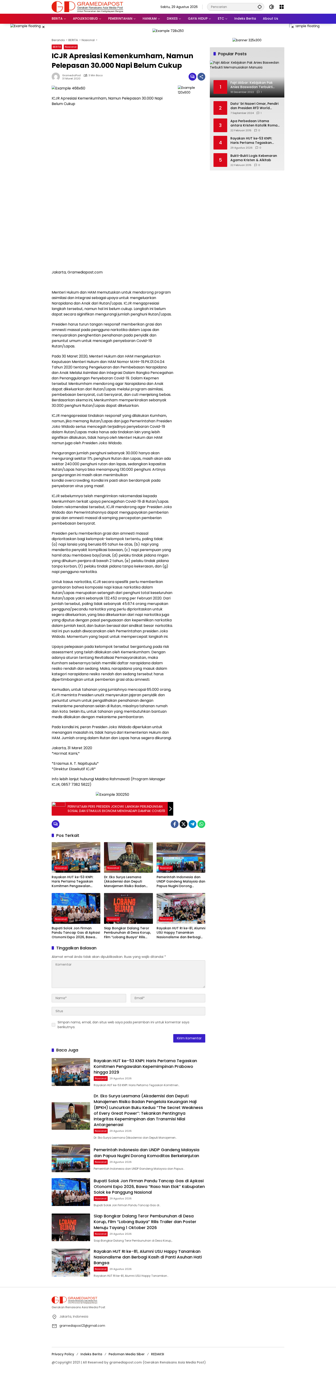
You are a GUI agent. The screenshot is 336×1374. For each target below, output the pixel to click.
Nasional (71, 47)
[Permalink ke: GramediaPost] (57, 77)
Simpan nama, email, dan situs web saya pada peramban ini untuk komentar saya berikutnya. (123, 1024)
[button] (259, 7)
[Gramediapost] (87, 6)
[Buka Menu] (281, 7)
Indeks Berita (91, 1354)
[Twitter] (183, 824)
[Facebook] (175, 824)
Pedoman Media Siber (127, 1354)
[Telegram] (192, 824)
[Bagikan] (201, 77)
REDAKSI (157, 1354)
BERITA (57, 47)
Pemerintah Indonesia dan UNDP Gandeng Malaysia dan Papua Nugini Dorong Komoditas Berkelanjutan (181, 881)
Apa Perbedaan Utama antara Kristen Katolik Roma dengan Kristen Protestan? (253, 123)
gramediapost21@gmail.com (82, 1325)
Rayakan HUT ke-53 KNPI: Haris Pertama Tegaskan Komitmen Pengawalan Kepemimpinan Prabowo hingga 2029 (72, 881)
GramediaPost (71, 75)
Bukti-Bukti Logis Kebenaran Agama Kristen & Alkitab (253, 158)
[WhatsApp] (201, 824)
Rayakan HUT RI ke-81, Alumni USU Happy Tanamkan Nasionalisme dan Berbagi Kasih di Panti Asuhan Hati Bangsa (181, 933)
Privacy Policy (63, 1354)
